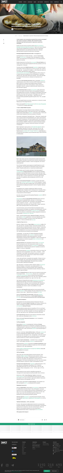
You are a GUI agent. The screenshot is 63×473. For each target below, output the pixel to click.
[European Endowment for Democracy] (14, 444)
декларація (34, 89)
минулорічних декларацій (23, 72)
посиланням (40, 409)
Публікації (20, 35)
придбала (22, 290)
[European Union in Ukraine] (14, 451)
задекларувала (20, 376)
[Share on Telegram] (49, 29)
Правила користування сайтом (36, 447)
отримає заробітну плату (28, 182)
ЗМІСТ (16, 35)
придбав (35, 67)
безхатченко (23, 57)
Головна (23, 443)
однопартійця (20, 171)
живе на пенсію (20, 319)
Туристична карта (45, 443)
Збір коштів (24, 447)
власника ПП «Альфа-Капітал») (31, 131)
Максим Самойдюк (18, 28)
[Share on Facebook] (47, 29)
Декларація (19, 198)
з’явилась (42, 80)
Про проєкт (34, 443)
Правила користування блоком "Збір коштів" (36, 445)
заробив (24, 217)
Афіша (23, 448)
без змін (40, 292)
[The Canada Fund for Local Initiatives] (14, 454)
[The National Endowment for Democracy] (14, 447)
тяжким (26, 343)
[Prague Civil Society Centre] (14, 457)
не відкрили (35, 245)
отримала (31, 341)
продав (33, 219)
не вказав (34, 316)
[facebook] (1, 465)
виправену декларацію (38, 280)
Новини (23, 444)
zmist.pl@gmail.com (57, 445)
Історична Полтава (46, 444)
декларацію (41, 242)
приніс (30, 112)
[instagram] (7, 465)
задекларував (37, 224)
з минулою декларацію (22, 275)
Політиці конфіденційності (16, 471)
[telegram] (12, 465)
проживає (26, 396)
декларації (34, 62)
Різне (23, 451)
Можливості (24, 452)
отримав (42, 332)
